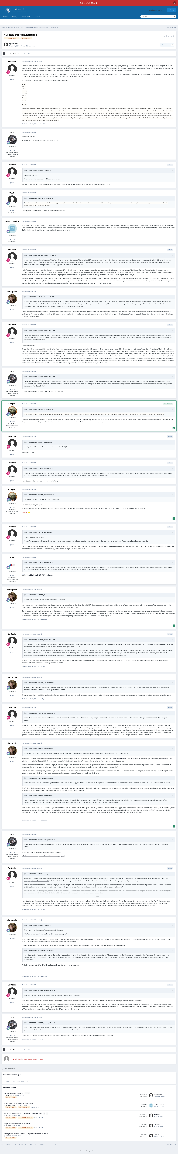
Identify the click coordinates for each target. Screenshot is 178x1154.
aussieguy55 (158, 1094)
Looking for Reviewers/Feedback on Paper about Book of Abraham (26, 1134)
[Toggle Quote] (25, 170)
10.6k (13, 422)
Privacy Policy (85, 1151)
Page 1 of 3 (27, 54)
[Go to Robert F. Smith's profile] (12, 228)
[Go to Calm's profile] (12, 139)
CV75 (11, 193)
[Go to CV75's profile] (12, 200)
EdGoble (14, 44)
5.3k (13, 309)
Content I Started (25, 17)
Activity (14, 17)
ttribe (11, 557)
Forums (5, 17)
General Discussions (28, 46)
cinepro (11, 404)
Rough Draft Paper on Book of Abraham (17, 1123)
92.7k (13, 150)
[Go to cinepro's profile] (12, 411)
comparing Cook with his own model (36, 881)
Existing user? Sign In (157, 10)
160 (13, 79)
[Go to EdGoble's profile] (6, 45)
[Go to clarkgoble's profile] (12, 298)
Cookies (95, 1151)
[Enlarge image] (37, 575)
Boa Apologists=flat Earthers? (13, 1093)
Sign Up (171, 10)
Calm (11, 132)
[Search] (174, 16)
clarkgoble (12, 291)
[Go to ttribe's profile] (12, 564)
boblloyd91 (9, 1095)
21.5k (13, 239)
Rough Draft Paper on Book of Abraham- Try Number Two (23, 1113)
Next (14, 54)
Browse (37, 17)
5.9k (13, 575)
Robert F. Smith (12, 221)
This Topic (166, 16)
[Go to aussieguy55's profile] (151, 1095)
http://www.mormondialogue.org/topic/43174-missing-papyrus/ (43, 856)
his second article (120, 758)
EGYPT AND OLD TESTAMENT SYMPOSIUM (18, 1103)
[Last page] (19, 53)
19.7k (13, 211)
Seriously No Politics (87, 3)
